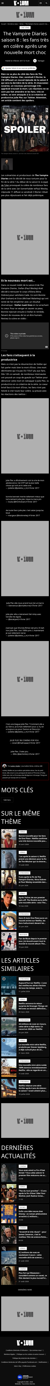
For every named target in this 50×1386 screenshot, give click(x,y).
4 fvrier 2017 (33, 488)
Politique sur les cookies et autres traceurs (30, 1354)
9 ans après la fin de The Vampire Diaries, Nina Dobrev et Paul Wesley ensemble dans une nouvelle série (33, 881)
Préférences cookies (29, 1366)
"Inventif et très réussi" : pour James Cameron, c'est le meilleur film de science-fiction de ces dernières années (33, 1236)
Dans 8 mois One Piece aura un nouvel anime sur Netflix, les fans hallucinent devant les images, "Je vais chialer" (33, 922)
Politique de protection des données (24, 1358)
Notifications (43, 1362)
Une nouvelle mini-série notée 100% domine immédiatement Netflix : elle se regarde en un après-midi (33, 1069)
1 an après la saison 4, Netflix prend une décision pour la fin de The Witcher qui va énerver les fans (33, 860)
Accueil (3, 24)
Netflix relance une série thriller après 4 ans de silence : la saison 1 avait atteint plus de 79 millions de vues (33, 1089)
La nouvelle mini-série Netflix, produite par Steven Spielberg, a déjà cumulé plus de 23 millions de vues (33, 1048)
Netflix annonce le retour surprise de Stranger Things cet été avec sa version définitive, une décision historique (33, 1007)
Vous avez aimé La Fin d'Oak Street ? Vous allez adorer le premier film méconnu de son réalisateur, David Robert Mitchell (32, 1175)
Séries (22, 24)
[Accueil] (21, 3)
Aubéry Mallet (15, 766)
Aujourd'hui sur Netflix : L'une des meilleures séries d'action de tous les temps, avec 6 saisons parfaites (33, 987)
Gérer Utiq (17, 1366)
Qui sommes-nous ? (36, 1350)
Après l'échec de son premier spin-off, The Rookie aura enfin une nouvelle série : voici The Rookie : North (33, 901)
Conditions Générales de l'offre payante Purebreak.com (19, 1362)
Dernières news (13, 24)
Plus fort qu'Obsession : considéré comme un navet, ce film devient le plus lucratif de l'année (33, 1277)
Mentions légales (9, 1354)
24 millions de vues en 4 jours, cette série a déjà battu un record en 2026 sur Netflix (32, 1026)
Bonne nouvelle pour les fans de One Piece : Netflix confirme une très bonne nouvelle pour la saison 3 (33, 840)
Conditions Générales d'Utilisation (17, 1350)
